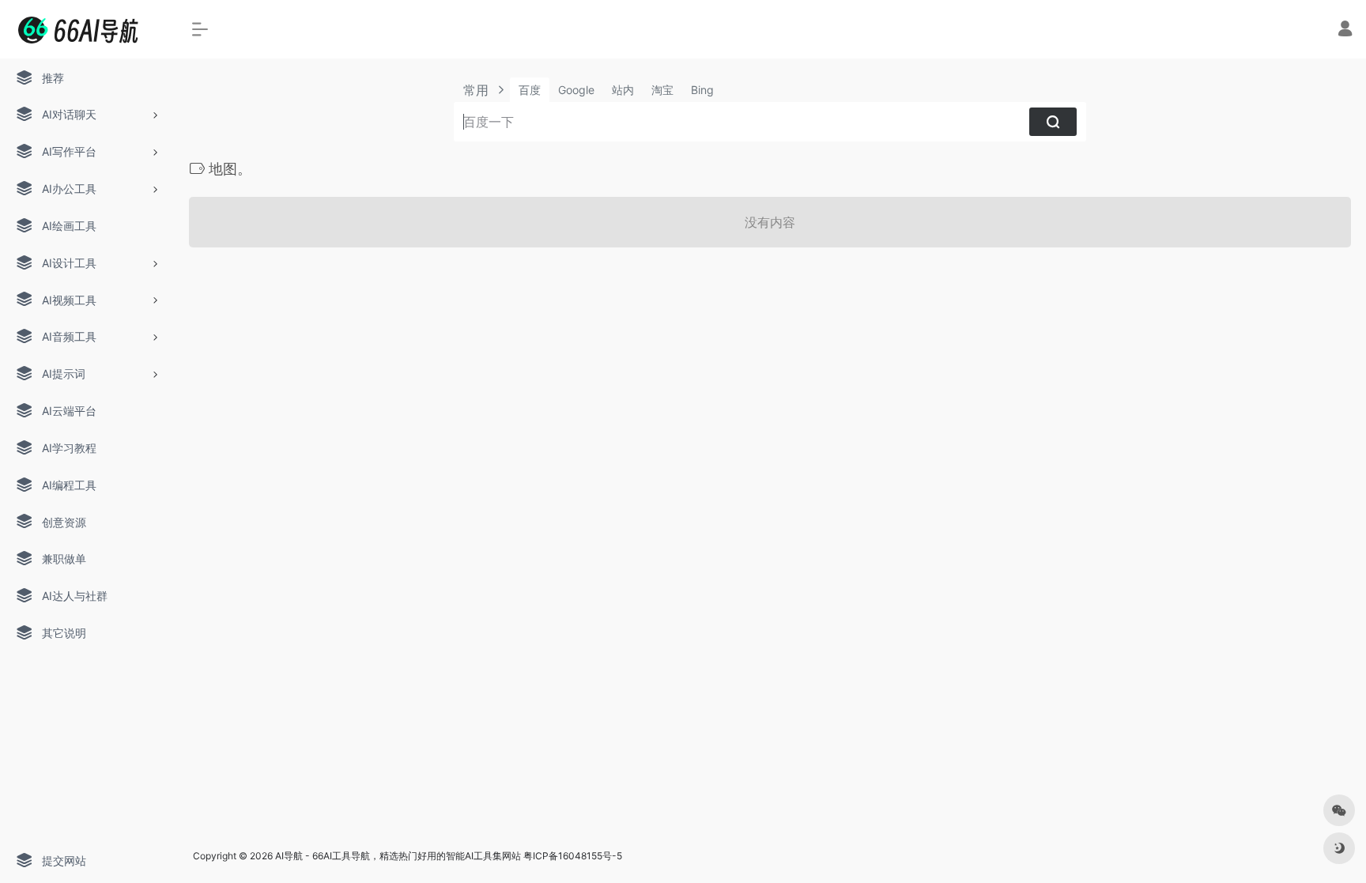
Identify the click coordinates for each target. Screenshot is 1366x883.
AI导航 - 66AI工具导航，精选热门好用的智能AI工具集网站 (398, 856)
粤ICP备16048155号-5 (572, 856)
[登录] (1345, 30)
